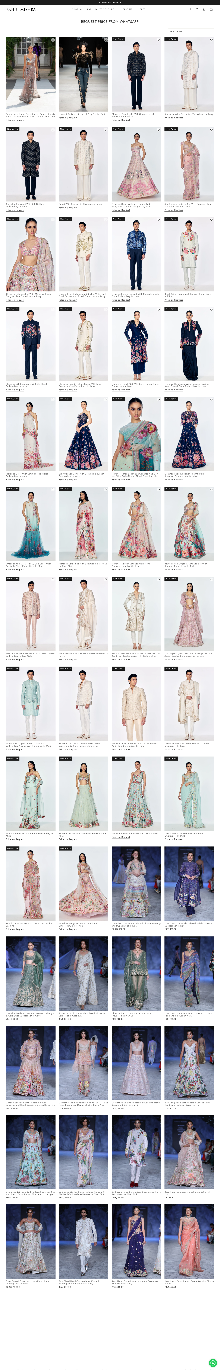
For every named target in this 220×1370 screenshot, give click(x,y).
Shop (75, 9)
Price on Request (15, 120)
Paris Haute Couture (101, 9)
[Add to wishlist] (53, 40)
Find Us (127, 9)
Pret (142, 9)
